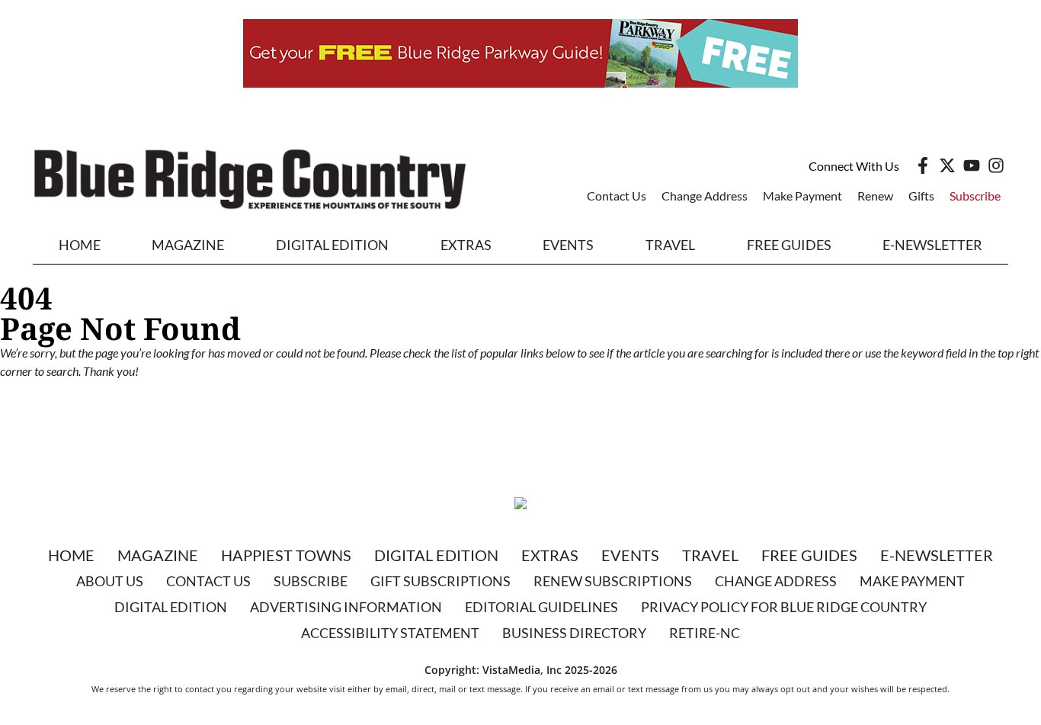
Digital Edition (436, 555)
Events (568, 244)
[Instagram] (996, 165)
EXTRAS (466, 244)
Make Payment (802, 195)
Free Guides (789, 244)
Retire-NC (704, 632)
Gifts (921, 195)
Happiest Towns (286, 555)
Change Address (704, 195)
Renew (875, 195)
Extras (549, 555)
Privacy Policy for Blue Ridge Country (784, 606)
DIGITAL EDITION (332, 244)
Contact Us (616, 195)
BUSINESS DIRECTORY (574, 632)
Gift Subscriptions (440, 581)
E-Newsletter (932, 244)
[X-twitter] (947, 165)
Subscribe (975, 195)
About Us (109, 581)
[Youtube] (971, 165)
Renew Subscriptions (612, 581)
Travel (670, 244)
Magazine (157, 555)
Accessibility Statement (390, 632)
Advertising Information (346, 606)
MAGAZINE (188, 244)
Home (80, 244)
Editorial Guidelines (541, 606)
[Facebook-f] (923, 165)
